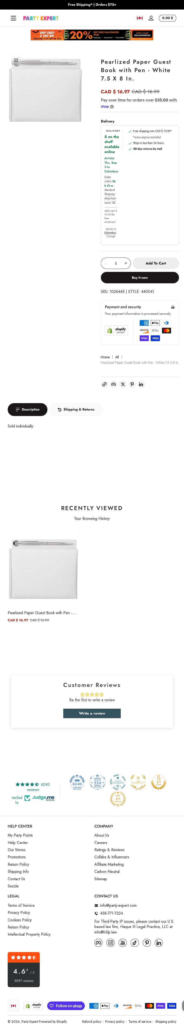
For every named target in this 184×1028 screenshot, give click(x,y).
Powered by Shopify (53, 1021)
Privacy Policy (19, 912)
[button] (139, 18)
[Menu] (13, 18)
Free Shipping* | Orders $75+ (92, 4)
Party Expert (30, 1021)
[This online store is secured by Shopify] (116, 330)
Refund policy (91, 1021)
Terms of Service (21, 905)
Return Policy (18, 864)
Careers (100, 842)
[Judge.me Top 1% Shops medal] (158, 782)
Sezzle (13, 886)
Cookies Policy (20, 920)
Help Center (18, 842)
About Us (101, 835)
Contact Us (16, 879)
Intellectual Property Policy (29, 934)
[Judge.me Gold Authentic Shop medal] (138, 782)
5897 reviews (23, 981)
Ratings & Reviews (109, 850)
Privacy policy (114, 1021)
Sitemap (100, 879)
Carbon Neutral (107, 871)
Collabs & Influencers (111, 857)
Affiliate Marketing (109, 864)
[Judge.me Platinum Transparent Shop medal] (118, 782)
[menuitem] (49, 835)
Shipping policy (165, 1021)
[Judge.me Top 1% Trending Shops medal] (118, 799)
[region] (92, 5)
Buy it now (140, 277)
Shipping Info (18, 871)
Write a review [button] (92, 713)
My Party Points (20, 835)
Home (105, 357)
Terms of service (139, 1021)
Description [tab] (31, 409)
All (117, 357)
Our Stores (16, 850)
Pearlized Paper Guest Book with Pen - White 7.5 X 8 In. (40, 613)
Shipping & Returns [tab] (78, 409)
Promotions (17, 857)
